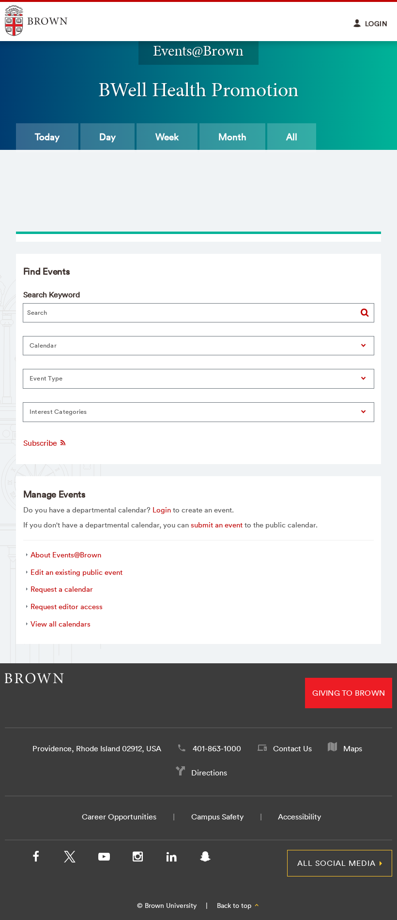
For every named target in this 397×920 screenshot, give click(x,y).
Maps (352, 748)
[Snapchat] (205, 858)
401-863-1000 (217, 748)
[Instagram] (137, 858)
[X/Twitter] (70, 858)
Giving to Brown (348, 693)
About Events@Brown (66, 554)
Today (47, 137)
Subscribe (41, 443)
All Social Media (336, 863)
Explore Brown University (47, 20)
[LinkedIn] (171, 858)
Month (232, 137)
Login (162, 509)
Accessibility (299, 816)
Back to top (235, 905)
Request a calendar (62, 589)
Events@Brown (198, 50)
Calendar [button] (43, 345)
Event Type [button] (46, 378)
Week (167, 137)
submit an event (217, 524)
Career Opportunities (119, 816)
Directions (209, 772)
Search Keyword (51, 294)
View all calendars (61, 623)
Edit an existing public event (76, 572)
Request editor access (67, 606)
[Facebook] (36, 858)
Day (107, 137)
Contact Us (292, 748)
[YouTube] (103, 858)
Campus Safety (217, 816)
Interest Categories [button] (58, 412)
